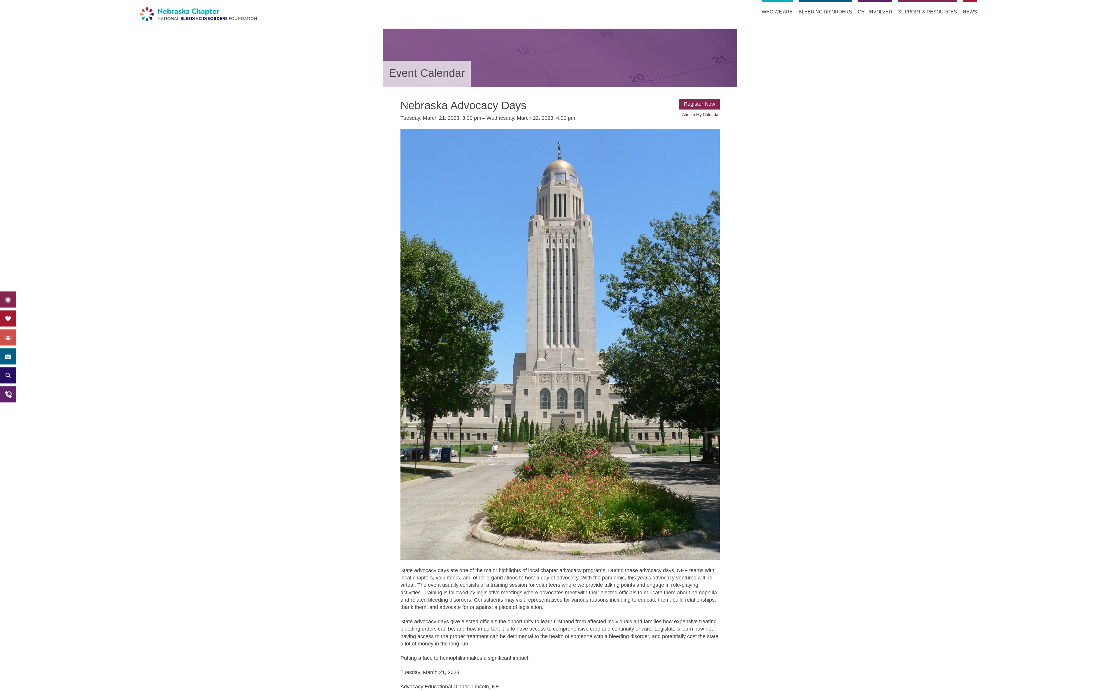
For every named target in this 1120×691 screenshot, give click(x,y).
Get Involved (875, 11)
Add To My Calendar (701, 114)
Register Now (699, 104)
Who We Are (777, 11)
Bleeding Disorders (825, 11)
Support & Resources (927, 11)
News (970, 11)
